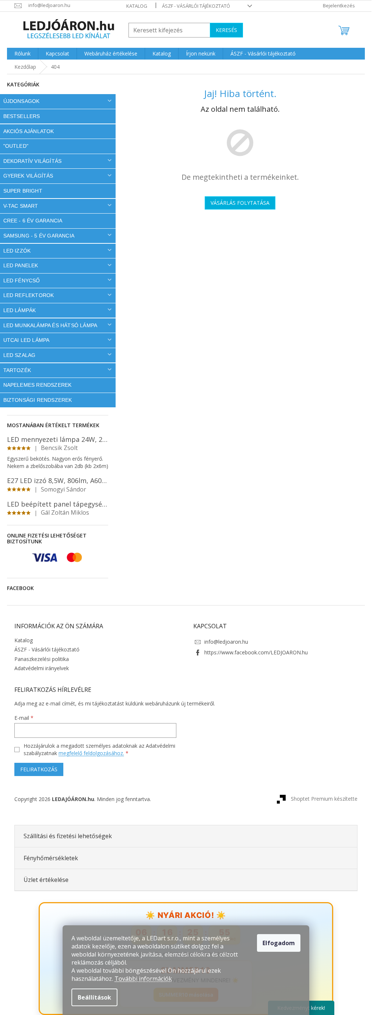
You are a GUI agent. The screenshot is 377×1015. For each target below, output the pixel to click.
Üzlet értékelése (46, 880)
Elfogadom (279, 943)
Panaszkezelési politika (41, 658)
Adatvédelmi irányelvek (41, 668)
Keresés (226, 29)
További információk (143, 979)
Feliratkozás (38, 769)
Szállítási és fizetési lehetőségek (68, 836)
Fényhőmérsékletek (51, 858)
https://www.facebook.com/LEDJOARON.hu (256, 652)
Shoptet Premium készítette (324, 798)
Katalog (136, 6)
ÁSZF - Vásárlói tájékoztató (196, 6)
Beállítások (94, 997)
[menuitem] (22, 54)
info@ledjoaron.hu (226, 641)
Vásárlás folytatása (240, 202)
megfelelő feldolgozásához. (91, 753)
